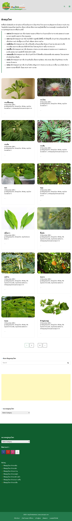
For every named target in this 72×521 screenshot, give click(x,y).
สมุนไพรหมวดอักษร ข (57, 239)
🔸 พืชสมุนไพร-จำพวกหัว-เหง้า (10, 477)
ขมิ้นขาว (7, 233)
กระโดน (43, 100)
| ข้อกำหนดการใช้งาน (27, 518)
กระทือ (42, 146)
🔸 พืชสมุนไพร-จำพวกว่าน (9, 471)
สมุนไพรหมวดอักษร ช (57, 282)
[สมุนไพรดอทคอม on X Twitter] (17, 452)
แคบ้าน (6, 277)
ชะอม (6, 321)
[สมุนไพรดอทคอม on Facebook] (3, 452)
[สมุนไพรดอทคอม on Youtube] (8, 452)
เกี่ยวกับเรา (17, 518)
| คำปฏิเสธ (38, 518)
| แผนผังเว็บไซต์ (54, 518)
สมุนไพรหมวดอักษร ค (21, 282)
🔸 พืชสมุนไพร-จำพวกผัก (9, 468)
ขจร (5, 188)
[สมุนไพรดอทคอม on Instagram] (13, 452)
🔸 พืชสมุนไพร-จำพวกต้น (9, 465)
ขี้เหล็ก (42, 233)
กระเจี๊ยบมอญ (8, 102)
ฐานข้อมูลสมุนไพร (9, 106)
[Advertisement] (36, 387)
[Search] (68, 363)
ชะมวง (42, 277)
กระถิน (6, 144)
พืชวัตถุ (24, 106)
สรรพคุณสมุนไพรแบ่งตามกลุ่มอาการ (22, 108)
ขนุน (41, 188)
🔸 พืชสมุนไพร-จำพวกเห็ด (9, 482)
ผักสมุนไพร (18, 106)
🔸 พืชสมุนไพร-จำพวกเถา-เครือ (11, 479)
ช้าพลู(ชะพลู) (44, 321)
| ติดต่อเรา (45, 518)
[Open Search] (64, 6)
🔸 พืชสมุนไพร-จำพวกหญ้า (9, 474)
